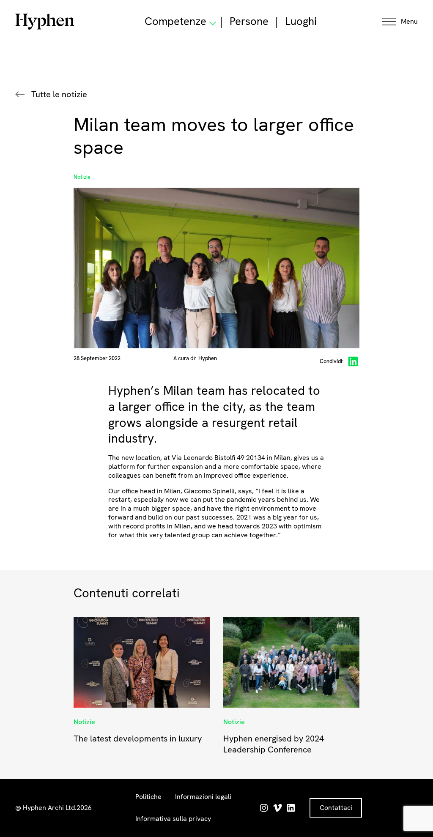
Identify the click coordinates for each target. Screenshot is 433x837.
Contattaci (336, 807)
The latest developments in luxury (138, 738)
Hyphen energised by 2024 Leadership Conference (273, 744)
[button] (400, 21)
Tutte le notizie (59, 94)
